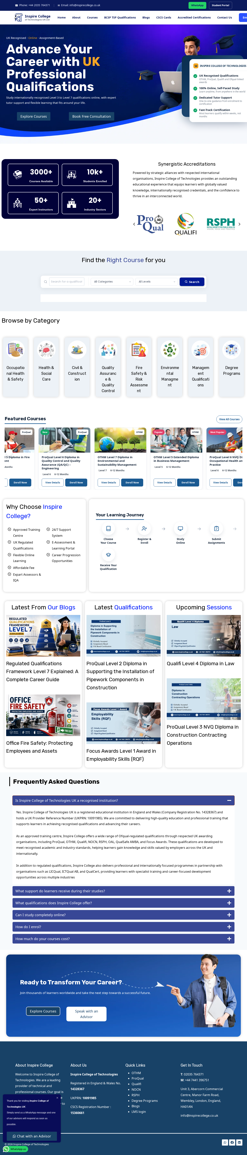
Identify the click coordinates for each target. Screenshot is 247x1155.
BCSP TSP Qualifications (120, 17)
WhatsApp (197, 5)
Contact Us (224, 17)
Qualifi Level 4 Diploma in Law (200, 664)
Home (62, 17)
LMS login (139, 1112)
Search (194, 282)
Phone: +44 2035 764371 (32, 5)
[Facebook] (232, 1142)
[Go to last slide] (134, 224)
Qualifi (136, 1084)
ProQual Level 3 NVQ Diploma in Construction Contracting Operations (203, 735)
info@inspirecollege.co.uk (199, 1115)
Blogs (146, 17)
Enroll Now (56, 482)
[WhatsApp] (225, 1142)
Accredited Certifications (194, 17)
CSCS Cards (163, 17)
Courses (92, 17)
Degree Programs (145, 1101)
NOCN (136, 1089)
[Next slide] (239, 224)
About (76, 17)
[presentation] (43, 636)
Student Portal (220, 5)
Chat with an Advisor (34, 1136)
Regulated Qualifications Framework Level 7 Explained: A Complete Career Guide (42, 672)
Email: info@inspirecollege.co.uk (79, 5)
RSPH (136, 1095)
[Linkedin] (239, 1142)
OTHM (136, 1073)
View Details (33, 482)
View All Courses (229, 419)
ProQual (138, 1078)
